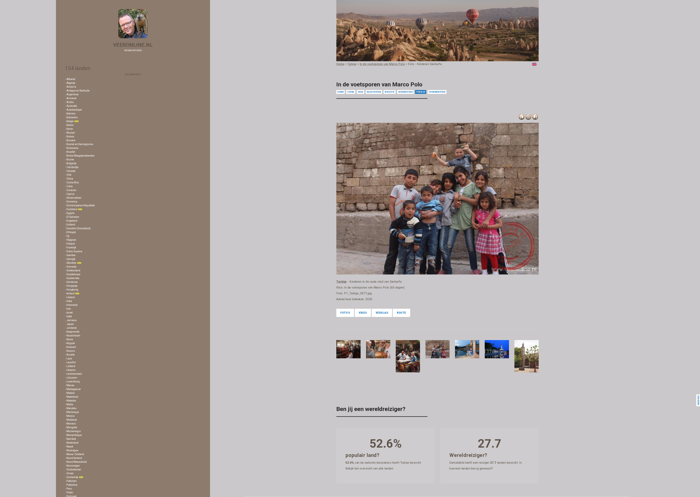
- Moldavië (71, 419)
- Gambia (70, 255)
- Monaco (70, 423)
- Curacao (70, 190)
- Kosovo (70, 350)
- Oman (69, 473)
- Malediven (71, 396)
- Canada (70, 170)
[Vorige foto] (528, 117)
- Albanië (70, 79)
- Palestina (71, 484)
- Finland (70, 243)
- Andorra (70, 86)
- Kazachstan (72, 335)
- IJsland (70, 297)
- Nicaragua (71, 450)
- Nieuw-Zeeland (74, 454)
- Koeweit (70, 347)
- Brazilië (70, 151)
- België (69, 121)
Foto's (345, 312)
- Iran (68, 308)
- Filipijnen (70, 239)
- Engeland (71, 220)
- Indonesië (71, 304)
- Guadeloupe (72, 274)
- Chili (68, 174)
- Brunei (69, 159)
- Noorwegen (72, 465)
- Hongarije (71, 285)
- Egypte (70, 213)
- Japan (69, 324)
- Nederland (71, 442)
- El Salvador (72, 216)
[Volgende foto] (535, 117)
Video (363, 312)
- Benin (69, 128)
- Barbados (71, 117)
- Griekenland (72, 270)
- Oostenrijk (71, 477)
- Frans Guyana (73, 251)
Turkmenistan (437, 92)
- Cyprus (70, 193)
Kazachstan (374, 92)
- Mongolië (71, 427)
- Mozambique (73, 435)
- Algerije (70, 82)
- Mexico (70, 415)
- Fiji (67, 236)
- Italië (68, 316)
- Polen (69, 492)
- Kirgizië (70, 343)
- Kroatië (70, 354)
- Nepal (69, 446)
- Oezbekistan (73, 469)
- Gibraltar (70, 262)
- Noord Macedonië (76, 461)
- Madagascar (73, 389)
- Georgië (70, 259)
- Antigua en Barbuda (77, 90)
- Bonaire (70, 140)
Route (401, 312)
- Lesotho (70, 362)
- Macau (69, 385)
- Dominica (71, 201)
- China (69, 178)
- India (68, 301)
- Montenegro (73, 431)
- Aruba (69, 102)
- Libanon (70, 370)
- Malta (69, 404)
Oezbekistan (405, 92)
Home (340, 92)
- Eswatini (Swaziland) (78, 228)
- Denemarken (73, 197)
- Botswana (71, 148)
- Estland (70, 224)
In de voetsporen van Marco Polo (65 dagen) (374, 287)
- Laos (68, 358)
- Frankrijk (70, 247)
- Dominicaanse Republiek (80, 205)
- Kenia (69, 339)
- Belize (69, 125)
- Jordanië (71, 327)
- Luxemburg (72, 381)
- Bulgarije (71, 163)
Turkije (420, 92)
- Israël (69, 312)
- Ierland (69, 293)
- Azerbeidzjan (73, 109)
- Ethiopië (70, 232)
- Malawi (70, 392)
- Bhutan (70, 132)
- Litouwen (71, 377)
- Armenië (71, 98)
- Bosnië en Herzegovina (79, 144)
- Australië (71, 105)
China (350, 92)
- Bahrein (70, 113)
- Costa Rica (72, 182)
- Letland (70, 366)
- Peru (68, 488)
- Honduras (71, 281)
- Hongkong (71, 289)
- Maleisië (70, 400)
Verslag (382, 312)
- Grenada (70, 266)
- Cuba (69, 186)
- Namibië (70, 438)
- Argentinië (72, 94)
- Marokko (71, 408)
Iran (360, 92)
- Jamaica (71, 320)
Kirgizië (389, 92)
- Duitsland (71, 209)
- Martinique (72, 412)
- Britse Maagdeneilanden (80, 155)
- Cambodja (71, 167)
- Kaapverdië (72, 331)
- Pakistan (71, 481)
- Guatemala (72, 278)
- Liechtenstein (73, 373)
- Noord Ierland (73, 458)
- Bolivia (69, 136)
